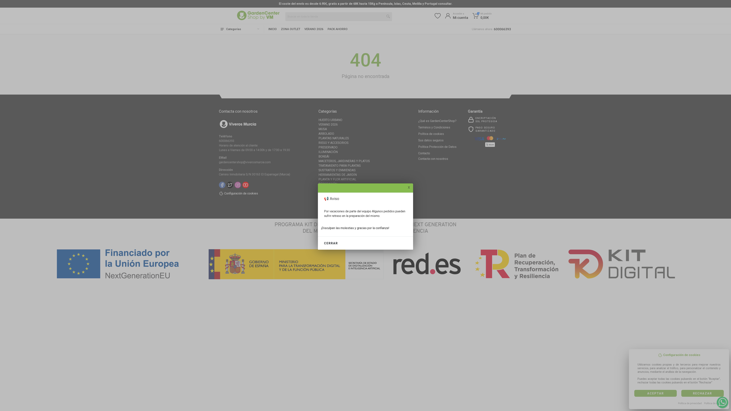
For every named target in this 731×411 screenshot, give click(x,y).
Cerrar (331, 243)
